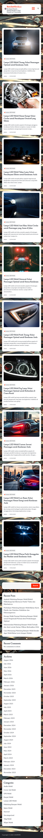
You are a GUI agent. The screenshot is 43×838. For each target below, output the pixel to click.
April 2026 (8, 675)
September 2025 (10, 700)
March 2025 (8, 715)
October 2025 (9, 696)
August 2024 (8, 740)
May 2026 (7, 671)
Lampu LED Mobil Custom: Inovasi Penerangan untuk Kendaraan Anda (18, 445)
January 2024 (9, 765)
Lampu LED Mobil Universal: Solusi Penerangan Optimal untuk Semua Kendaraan (21, 280)
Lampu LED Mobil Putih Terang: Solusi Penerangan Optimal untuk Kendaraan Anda (20, 336)
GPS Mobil (7, 794)
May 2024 (7, 751)
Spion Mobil (8, 808)
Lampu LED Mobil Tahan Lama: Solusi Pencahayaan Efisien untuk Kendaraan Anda (20, 173)
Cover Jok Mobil (10, 790)
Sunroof (7, 812)
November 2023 (10, 773)
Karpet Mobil (8, 797)
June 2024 (7, 747)
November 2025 (10, 693)
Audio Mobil (8, 786)
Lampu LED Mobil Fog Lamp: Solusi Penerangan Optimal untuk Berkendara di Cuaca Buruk (19, 391)
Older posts (7, 574)
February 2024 (9, 762)
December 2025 (9, 689)
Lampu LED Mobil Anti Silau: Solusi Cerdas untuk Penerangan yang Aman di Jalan (21, 226)
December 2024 (9, 725)
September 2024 (10, 736)
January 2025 (9, 722)
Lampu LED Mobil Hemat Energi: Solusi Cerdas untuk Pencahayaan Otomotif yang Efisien (20, 118)
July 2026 (7, 664)
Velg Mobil (7, 819)
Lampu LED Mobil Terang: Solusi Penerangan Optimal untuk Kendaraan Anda (21, 63)
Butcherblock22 (14, 6)
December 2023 (9, 769)
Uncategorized (9, 815)
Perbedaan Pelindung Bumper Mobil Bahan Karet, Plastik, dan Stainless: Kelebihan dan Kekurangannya (21, 610)
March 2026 (8, 678)
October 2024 (9, 733)
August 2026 (8, 660)
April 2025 (8, 711)
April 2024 (8, 754)
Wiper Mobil (8, 823)
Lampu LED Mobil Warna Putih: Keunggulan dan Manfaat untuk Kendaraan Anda (21, 555)
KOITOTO (18, 835)
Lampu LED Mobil (10, 58)
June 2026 (7, 667)
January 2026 (9, 686)
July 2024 (7, 744)
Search (4, 580)
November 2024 (10, 729)
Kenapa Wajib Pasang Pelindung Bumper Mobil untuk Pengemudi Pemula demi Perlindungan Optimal (20, 618)
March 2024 (8, 758)
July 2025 (7, 707)
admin (5, 76)
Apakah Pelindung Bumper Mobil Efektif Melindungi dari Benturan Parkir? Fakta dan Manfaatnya (19, 601)
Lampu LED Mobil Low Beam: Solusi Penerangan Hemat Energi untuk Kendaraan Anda (20, 500)
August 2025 (8, 704)
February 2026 (9, 682)
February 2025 (9, 718)
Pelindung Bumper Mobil (13, 805)
